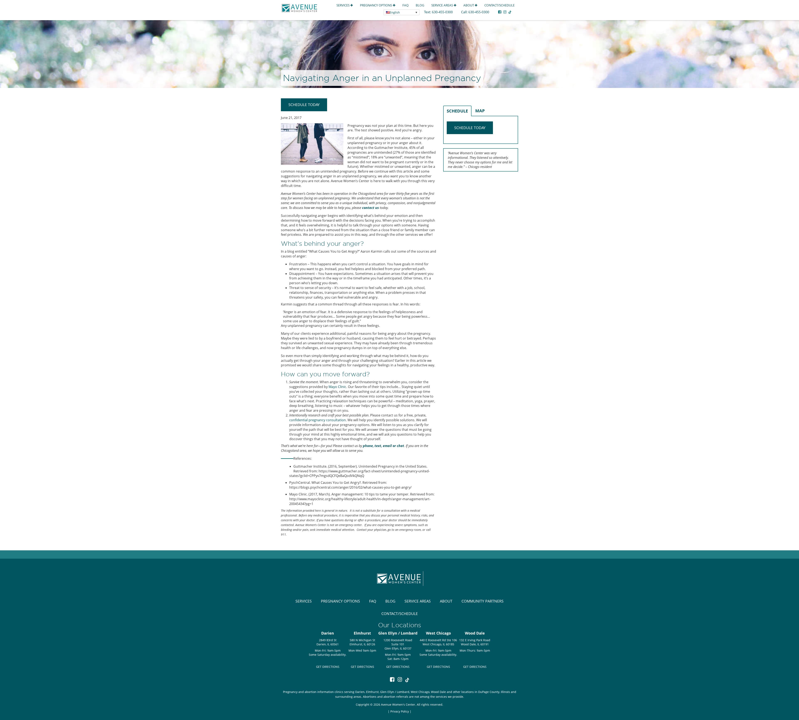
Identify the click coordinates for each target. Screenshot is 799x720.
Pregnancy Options (376, 5)
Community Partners (483, 601)
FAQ (405, 5)
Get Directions (327, 667)
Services (343, 5)
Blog (420, 5)
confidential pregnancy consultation (317, 420)
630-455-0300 (443, 12)
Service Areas (442, 5)
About (469, 5)
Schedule (457, 111)
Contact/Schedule (499, 5)
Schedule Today (304, 104)
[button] (401, 12)
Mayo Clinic (337, 386)
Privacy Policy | (400, 711)
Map (480, 111)
